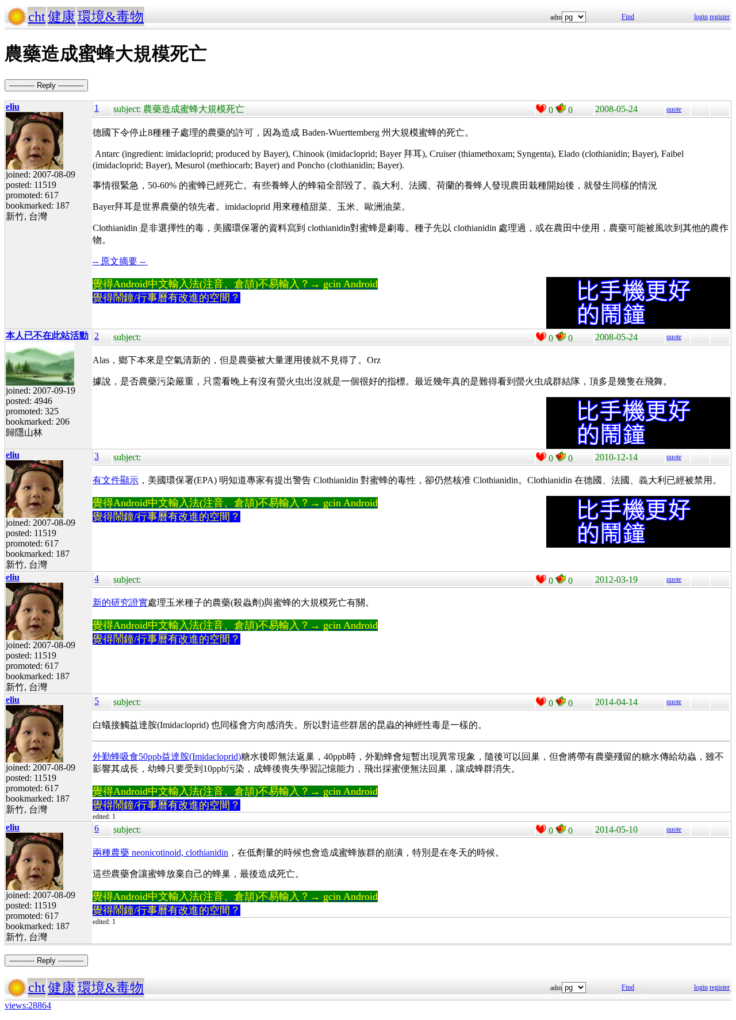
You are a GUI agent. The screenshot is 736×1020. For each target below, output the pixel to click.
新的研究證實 (120, 602)
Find (628, 17)
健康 (61, 16)
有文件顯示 (116, 480)
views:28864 (28, 1005)
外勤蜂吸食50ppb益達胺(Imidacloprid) (167, 756)
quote (673, 109)
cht (36, 16)
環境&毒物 (111, 16)
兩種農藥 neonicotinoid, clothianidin (160, 852)
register (720, 17)
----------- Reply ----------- (46, 85)
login (701, 17)
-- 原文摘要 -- (120, 261)
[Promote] (541, 108)
